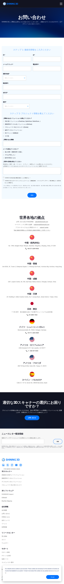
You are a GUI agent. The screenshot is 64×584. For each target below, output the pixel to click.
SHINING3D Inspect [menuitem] (7, 494)
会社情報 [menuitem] (5, 507)
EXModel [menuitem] (4, 497)
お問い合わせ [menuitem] (6, 513)
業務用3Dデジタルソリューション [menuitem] (12, 478)
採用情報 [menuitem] (4, 527)
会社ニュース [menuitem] (6, 520)
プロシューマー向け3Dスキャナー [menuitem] (12, 485)
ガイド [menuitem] (4, 539)
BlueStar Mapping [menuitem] (7, 501)
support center (44, 227)
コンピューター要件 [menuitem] (8, 562)
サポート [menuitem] (5, 549)
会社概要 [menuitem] (4, 510)
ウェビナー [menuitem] (5, 543)
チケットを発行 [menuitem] (6, 555)
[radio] (21, 121)
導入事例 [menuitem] (4, 536)
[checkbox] (21, 128)
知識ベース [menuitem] (5, 559)
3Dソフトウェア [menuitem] (8, 491)
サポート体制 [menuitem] (6, 552)
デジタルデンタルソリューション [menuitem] (12, 481)
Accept (52, 577)
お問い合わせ (32, 418)
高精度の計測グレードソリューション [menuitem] (13, 475)
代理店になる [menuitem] (6, 517)
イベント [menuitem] (4, 523)
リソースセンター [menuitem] (8, 533)
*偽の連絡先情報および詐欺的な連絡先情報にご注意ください (32, 230)
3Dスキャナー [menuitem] (7, 471)
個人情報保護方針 (20, 187)
